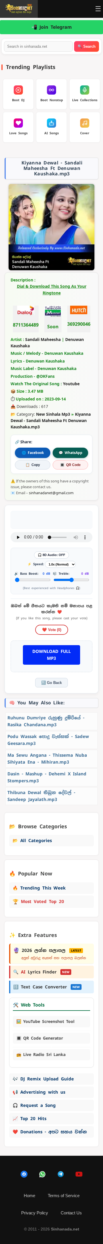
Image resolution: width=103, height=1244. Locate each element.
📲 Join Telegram (51, 27)
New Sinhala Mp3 (53, 414)
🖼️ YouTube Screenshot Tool (45, 1021)
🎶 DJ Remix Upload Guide (43, 1079)
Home (29, 1195)
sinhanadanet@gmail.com (51, 492)
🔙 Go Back (51, 683)
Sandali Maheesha (43, 339)
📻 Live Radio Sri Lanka (41, 1054)
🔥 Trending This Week (39, 888)
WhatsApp (70, 452)
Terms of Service (64, 1195)
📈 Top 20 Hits (29, 1118)
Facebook (33, 452)
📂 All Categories (32, 840)
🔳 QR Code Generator (39, 1038)
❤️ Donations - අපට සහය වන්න (50, 1131)
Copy (32, 465)
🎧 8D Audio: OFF (51, 555)
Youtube (71, 383)
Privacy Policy (34, 1212)
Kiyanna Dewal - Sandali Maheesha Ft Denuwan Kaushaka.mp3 (51, 420)
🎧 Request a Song (34, 1105)
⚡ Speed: (35, 564)
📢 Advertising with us (39, 1092)
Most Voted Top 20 (38, 901)
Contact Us (71, 1212)
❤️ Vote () (51, 630)
